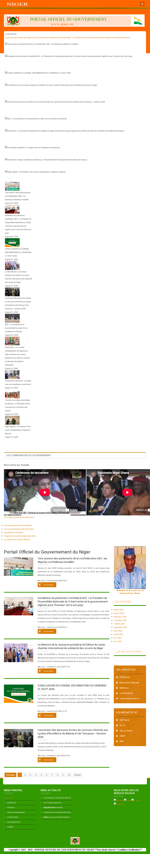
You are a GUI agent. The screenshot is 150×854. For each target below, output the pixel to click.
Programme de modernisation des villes (57, 813)
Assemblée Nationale (129, 682)
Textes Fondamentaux (16, 812)
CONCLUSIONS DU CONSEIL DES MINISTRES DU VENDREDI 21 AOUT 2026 (57, 79)
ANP (122, 741)
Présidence (125, 677)
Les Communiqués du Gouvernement (52, 803)
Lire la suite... (49, 584)
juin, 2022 (118, 637)
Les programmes (13, 822)
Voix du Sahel (126, 730)
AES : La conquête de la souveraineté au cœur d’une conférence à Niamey (55, 125)
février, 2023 (119, 609)
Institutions (11, 803)
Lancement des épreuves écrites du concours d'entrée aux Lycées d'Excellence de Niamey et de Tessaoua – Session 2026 (73, 733)
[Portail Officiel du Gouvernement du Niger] (17, 3)
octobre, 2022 (119, 623)
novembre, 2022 (120, 620)
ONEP (122, 735)
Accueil (10, 798)
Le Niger (10, 827)
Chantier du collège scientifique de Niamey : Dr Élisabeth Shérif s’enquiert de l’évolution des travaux (72, 166)
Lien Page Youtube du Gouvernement (19, 517)
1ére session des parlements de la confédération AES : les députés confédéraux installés (65, 50)
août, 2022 (118, 630)
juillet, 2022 (118, 634)
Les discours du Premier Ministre (57, 817)
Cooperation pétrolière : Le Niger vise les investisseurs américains (50, 154)
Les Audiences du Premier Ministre (57, 798)
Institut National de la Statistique (127, 699)
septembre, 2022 (120, 627)
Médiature (124, 687)
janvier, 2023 (119, 613)
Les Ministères (126, 693)
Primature (11, 808)
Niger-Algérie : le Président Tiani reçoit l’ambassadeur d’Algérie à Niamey (54, 178)
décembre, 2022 (120, 616)
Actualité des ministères (53, 808)
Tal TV (123, 725)
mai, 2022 (118, 641)
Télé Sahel (124, 719)
